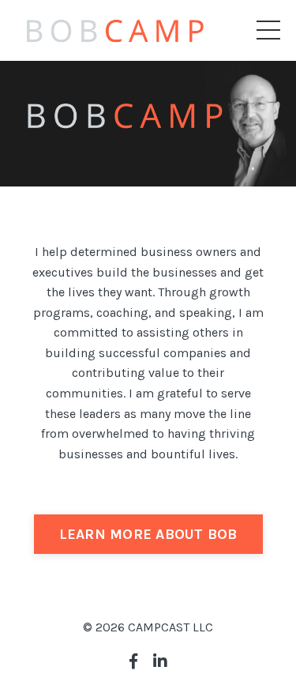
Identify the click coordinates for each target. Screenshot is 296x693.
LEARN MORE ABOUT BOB (148, 534)
